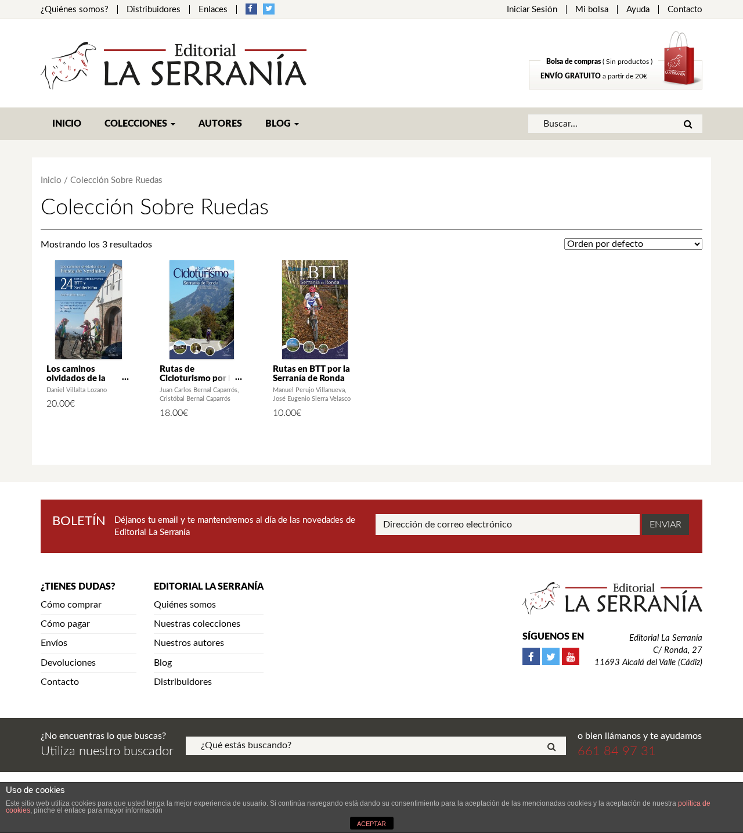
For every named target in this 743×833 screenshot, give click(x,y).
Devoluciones (68, 662)
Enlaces (213, 9)
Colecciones (136, 123)
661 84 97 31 (617, 751)
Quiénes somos (185, 604)
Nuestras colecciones (197, 624)
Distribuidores (154, 9)
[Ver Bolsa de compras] (615, 86)
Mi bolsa (591, 9)
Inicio (66, 123)
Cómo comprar (71, 604)
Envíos (54, 643)
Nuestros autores (189, 643)
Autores (220, 123)
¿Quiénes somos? (75, 9)
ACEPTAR (371, 823)
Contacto (685, 9)
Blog (279, 123)
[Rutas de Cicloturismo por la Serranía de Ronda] (202, 309)
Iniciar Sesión (532, 9)
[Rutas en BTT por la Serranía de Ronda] (315, 309)
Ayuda (638, 9)
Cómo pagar (65, 624)
